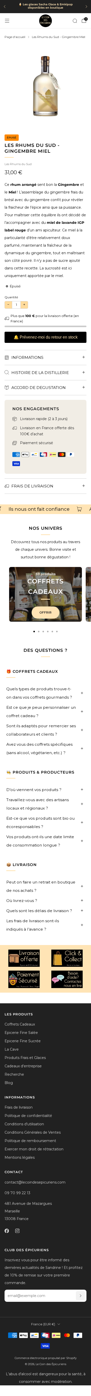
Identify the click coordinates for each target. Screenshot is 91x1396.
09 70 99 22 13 (17, 1193)
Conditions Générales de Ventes (33, 1132)
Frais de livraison (19, 1107)
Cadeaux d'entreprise (23, 1066)
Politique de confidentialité (28, 1115)
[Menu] (7, 20)
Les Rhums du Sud (18, 164)
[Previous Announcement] (5, 7)
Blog (9, 1082)
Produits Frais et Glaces (25, 1057)
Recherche (14, 1074)
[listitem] (45, 6)
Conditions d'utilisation (24, 1124)
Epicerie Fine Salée (21, 1032)
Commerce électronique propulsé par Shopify (46, 1358)
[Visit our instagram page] (17, 1231)
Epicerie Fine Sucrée (23, 1041)
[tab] (34, 631)
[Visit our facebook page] (6, 1231)
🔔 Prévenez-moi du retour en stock (46, 337)
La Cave (12, 1049)
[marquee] (45, 509)
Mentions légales (20, 1157)
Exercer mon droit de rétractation (34, 1149)
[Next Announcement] (86, 7)
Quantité (11, 297)
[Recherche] (74, 20)
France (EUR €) (43, 1324)
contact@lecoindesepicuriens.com (35, 1182)
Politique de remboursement (30, 1140)
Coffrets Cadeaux (20, 1024)
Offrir (45, 612)
